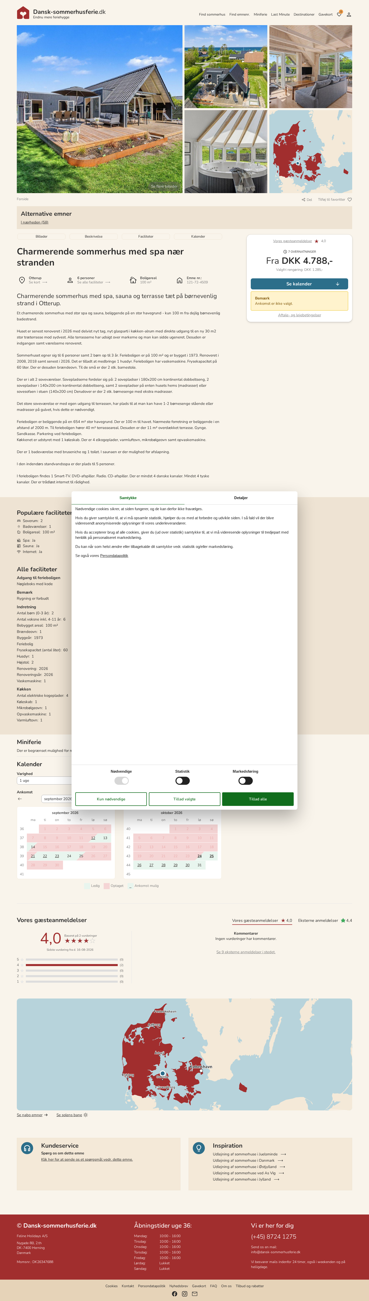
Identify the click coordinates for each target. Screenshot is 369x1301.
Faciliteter (145, 236)
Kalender (198, 236)
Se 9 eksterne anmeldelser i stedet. (245, 952)
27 (151, 865)
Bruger (349, 15)
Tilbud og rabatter (250, 1286)
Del (309, 199)
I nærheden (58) (34, 222)
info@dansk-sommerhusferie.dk (275, 1252)
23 (57, 856)
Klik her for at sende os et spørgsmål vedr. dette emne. (87, 1159)
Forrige (20, 799)
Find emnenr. (239, 14)
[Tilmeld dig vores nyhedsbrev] (195, 1294)
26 (139, 865)
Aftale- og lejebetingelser (299, 315)
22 (45, 856)
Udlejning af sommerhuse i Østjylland (245, 1166)
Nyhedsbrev (178, 1286)
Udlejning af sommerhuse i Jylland (242, 1179)
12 (93, 838)
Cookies (111, 1286)
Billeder (41, 236)
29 (175, 865)
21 (33, 856)
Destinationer (304, 14)
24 (200, 856)
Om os (226, 1286)
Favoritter (341, 12)
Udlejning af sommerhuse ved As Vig (244, 1173)
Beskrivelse (93, 236)
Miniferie (260, 14)
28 (163, 865)
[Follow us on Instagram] (185, 1294)
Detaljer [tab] (241, 498)
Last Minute (280, 14)
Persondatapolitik (151, 1286)
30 (188, 865)
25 (212, 856)
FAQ (213, 1286)
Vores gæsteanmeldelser (292, 241)
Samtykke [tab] (128, 498)
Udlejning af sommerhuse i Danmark (244, 1160)
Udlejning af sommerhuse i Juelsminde (245, 1154)
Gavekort (326, 14)
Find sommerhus (212, 14)
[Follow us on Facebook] (174, 1294)
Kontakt (128, 1286)
